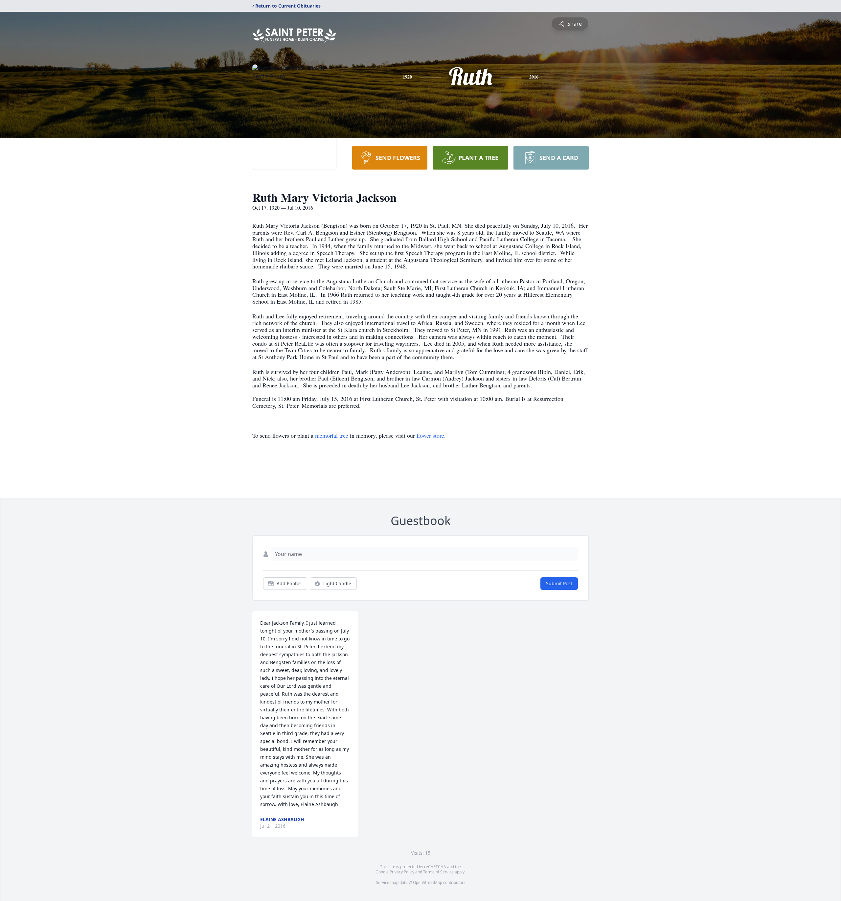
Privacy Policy (402, 872)
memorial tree (331, 435)
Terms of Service (438, 872)
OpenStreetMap (427, 882)
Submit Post (559, 583)
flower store (430, 435)
